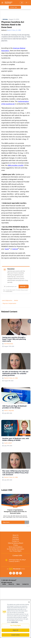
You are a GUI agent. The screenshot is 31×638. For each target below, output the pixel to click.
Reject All (15, 630)
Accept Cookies (15, 635)
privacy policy (9, 291)
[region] (15, 619)
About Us (15, 535)
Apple (7, 249)
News (18, 584)
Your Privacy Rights (15, 551)
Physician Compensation (9, 303)
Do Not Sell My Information (15, 549)
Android (15, 249)
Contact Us (15, 541)
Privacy (15, 545)
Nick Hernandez (8, 343)
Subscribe (22, 286)
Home (4, 584)
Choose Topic (13, 7)
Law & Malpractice (7, 300)
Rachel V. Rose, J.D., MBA (11, 378)
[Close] (29, 602)
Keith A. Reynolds (9, 410)
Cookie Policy (14, 622)
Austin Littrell (8, 443)
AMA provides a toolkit (15, 165)
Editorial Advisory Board (15, 543)
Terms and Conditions (15, 547)
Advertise (15, 537)
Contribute (15, 539)
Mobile (16, 300)
